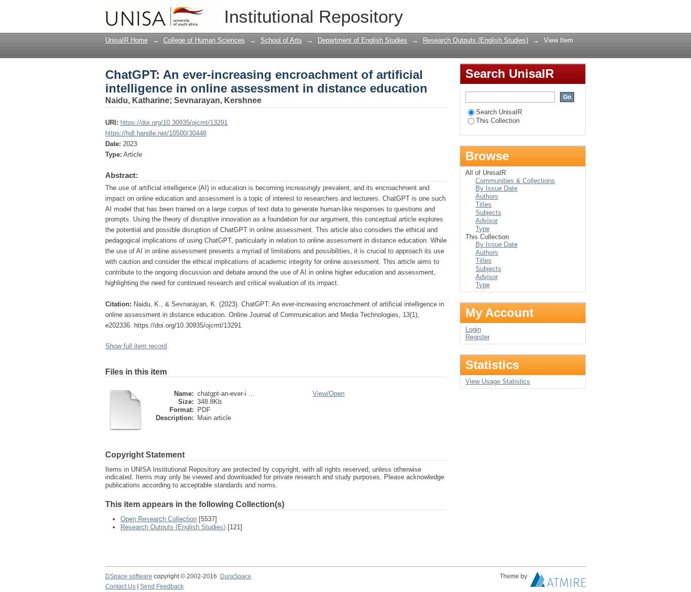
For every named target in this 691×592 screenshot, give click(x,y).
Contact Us (120, 586)
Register (477, 337)
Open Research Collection (158, 519)
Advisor (487, 220)
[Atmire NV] (558, 581)
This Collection (498, 120)
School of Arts (281, 40)
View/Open (328, 393)
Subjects (488, 212)
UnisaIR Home (126, 40)
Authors (487, 196)
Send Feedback (162, 586)
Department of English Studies (362, 40)
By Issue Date (496, 188)
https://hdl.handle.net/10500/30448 (155, 133)
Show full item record (136, 346)
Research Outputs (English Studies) (475, 40)
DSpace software (128, 576)
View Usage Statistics (497, 381)
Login (578, 12)
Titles (484, 204)
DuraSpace (235, 576)
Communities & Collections (515, 181)
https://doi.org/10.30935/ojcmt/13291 (174, 122)
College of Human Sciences (204, 40)
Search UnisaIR (499, 112)
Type (483, 229)
